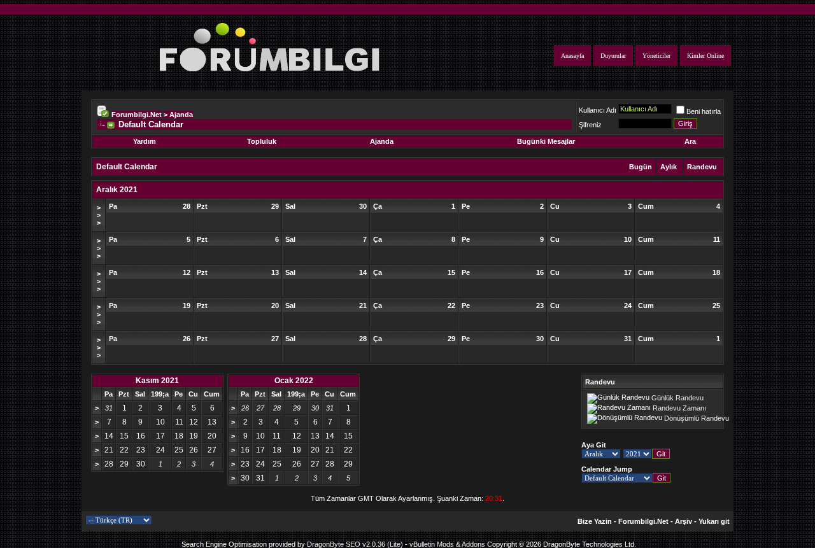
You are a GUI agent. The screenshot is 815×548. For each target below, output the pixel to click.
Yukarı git (714, 521)
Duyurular (613, 55)
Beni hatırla (703, 111)
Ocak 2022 (293, 380)
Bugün (640, 167)
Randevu (702, 167)
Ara (690, 141)
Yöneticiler (656, 55)
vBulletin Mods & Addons (447, 544)
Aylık (668, 167)
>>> (99, 215)
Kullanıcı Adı (597, 110)
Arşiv (683, 521)
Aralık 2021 (117, 189)
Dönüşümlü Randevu (696, 418)
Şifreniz (590, 125)
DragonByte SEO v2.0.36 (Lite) (355, 544)
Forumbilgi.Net (136, 114)
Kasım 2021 (157, 380)
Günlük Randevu (677, 398)
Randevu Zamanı (679, 408)
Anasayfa (572, 55)
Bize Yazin (595, 521)
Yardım (144, 141)
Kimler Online (705, 55)
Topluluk (261, 141)
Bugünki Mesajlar (546, 141)
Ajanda (381, 141)
